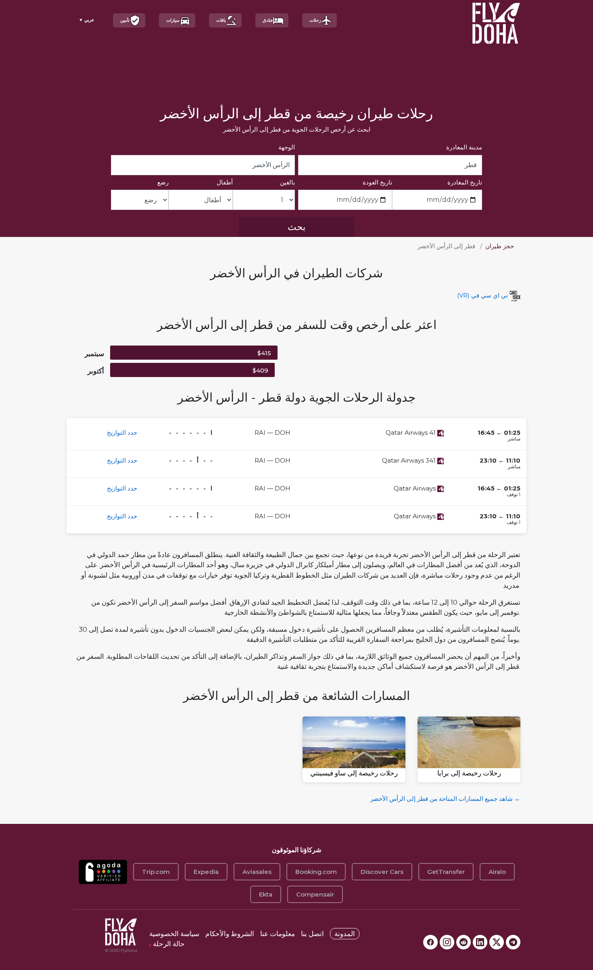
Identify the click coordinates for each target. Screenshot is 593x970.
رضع (163, 182)
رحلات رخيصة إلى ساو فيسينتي (354, 773)
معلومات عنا (277, 934)
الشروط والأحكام (229, 934)
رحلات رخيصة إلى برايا (469, 773)
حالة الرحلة (167, 944)
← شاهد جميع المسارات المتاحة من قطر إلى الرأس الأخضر (445, 798)
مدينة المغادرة (464, 147)
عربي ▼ (86, 20)
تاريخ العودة (377, 182)
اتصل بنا (312, 934)
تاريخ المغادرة (464, 182)
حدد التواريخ (122, 432)
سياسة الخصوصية (174, 934)
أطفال (224, 182)
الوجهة (286, 147)
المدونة (344, 934)
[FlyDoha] (496, 20)
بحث (296, 227)
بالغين (287, 182)
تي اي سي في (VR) (482, 295)
